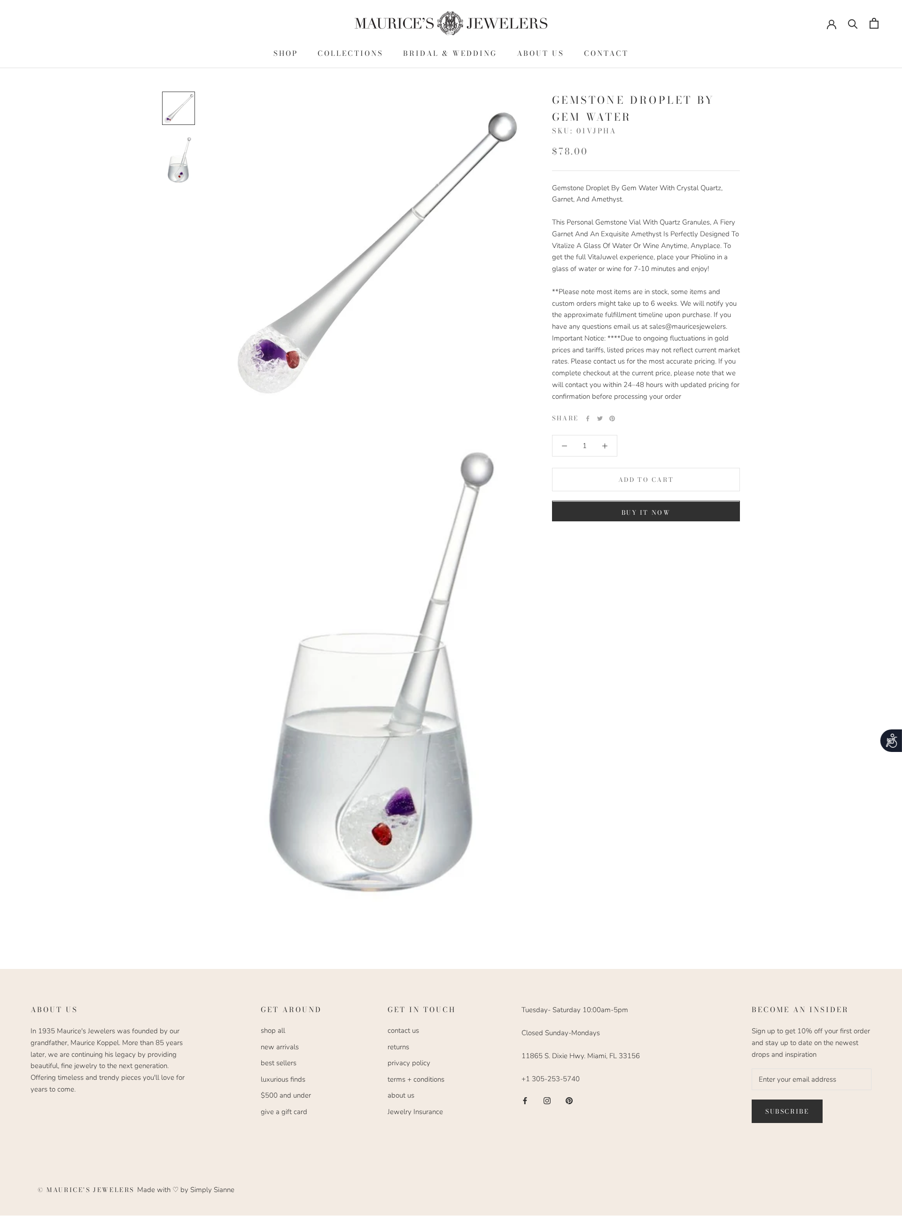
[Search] (853, 23)
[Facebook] (588, 418)
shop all (273, 1030)
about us (401, 1095)
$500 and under (286, 1095)
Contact (606, 53)
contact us (403, 1030)
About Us (540, 53)
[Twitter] (600, 418)
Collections (350, 53)
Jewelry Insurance (415, 1111)
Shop (285, 53)
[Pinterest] (612, 418)
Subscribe (787, 1111)
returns (398, 1047)
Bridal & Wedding (450, 53)
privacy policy (409, 1063)
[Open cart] (874, 23)
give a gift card (284, 1111)
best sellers (278, 1063)
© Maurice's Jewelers (87, 1189)
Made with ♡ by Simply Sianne (185, 1189)
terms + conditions (416, 1079)
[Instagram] (547, 1100)
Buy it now (646, 513)
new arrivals (280, 1047)
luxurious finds (283, 1079)
